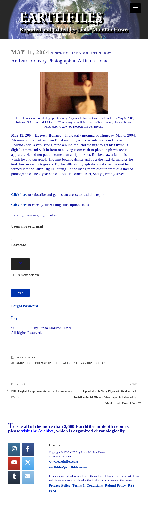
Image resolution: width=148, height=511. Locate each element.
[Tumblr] (14, 477)
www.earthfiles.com (63, 461)
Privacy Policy (59, 485)
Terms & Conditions (87, 485)
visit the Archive (37, 430)
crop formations (40, 363)
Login (16, 318)
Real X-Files (25, 357)
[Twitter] (28, 463)
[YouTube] (14, 463)
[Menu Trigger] (135, 8)
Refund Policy (115, 485)
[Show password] (20, 264)
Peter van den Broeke (88, 363)
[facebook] (28, 449)
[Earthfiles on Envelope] (28, 477)
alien (20, 363)
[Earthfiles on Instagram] (14, 449)
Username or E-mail (27, 226)
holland (62, 363)
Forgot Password (24, 306)
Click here (19, 195)
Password (18, 245)
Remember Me (27, 275)
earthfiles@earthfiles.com (68, 467)
